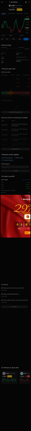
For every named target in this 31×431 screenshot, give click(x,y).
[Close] (28, 197)
